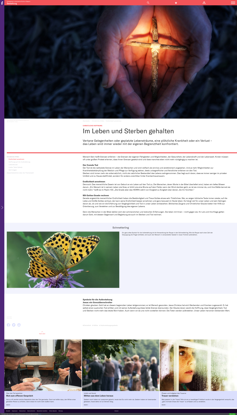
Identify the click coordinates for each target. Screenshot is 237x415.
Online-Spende (53, 411)
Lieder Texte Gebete (15, 167)
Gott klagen (13, 170)
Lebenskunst (13, 164)
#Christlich (87, 325)
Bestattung (12, 3)
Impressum (14, 411)
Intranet (116, 411)
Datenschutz (22, 411)
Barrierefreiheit (31, 411)
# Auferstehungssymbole (108, 325)
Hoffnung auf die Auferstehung (19, 162)
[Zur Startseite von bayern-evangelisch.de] (2, 2)
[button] (18, 258)
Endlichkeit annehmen (16, 159)
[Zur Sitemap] (205, 3)
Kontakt (8, 411)
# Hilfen (95, 325)
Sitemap (61, 411)
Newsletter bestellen (42, 411)
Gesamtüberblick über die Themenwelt (20, 173)
